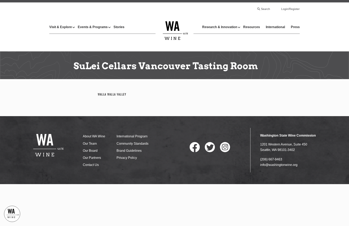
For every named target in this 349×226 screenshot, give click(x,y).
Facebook (195, 147)
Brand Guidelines (129, 150)
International (275, 27)
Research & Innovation (219, 27)
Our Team (90, 143)
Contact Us (91, 165)
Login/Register (290, 9)
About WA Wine (94, 136)
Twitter (210, 147)
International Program (132, 136)
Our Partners (92, 157)
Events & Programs (93, 27)
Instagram (225, 147)
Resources (251, 27)
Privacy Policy (127, 157)
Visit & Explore (60, 27)
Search (265, 9)
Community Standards (132, 143)
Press (295, 27)
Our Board (90, 150)
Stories (119, 27)
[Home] (175, 30)
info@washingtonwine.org (278, 165)
